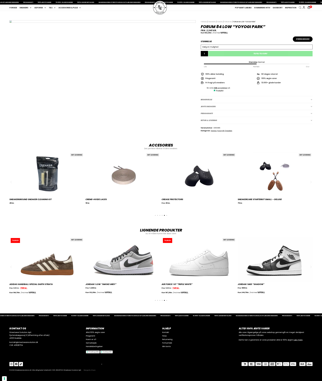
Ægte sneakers (208, 106)
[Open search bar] (300, 7)
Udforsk (38, 7)
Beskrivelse (206, 99)
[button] (257, 99)
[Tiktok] (21, 364)
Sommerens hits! (262, 7)
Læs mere (298, 340)
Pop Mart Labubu (243, 7)
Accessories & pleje (68, 7)
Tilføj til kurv (260, 53)
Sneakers (23, 7)
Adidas (220, 22)
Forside (13, 7)
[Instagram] (11, 364)
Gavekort (278, 7)
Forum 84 (228, 22)
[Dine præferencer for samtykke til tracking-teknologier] (4, 378)
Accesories (161, 145)
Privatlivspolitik (93, 352)
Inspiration (290, 7)
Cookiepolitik (107, 352)
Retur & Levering (209, 120)
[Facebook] (16, 364)
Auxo (93, 370)
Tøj (50, 7)
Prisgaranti (207, 113)
